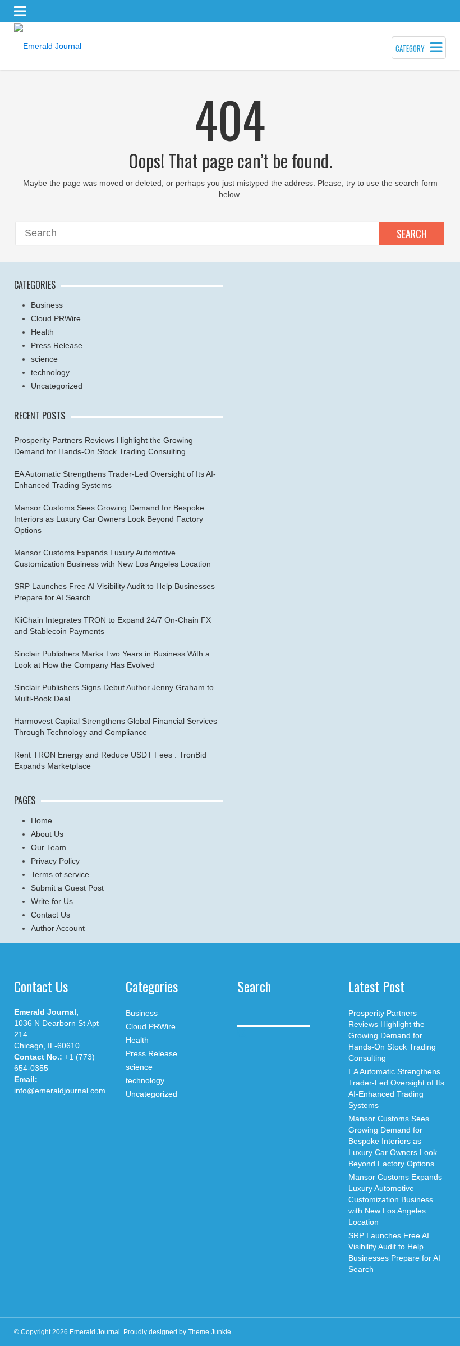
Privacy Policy (55, 860)
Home (41, 820)
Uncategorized (56, 385)
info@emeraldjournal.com (59, 1090)
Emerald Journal (95, 1332)
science (44, 358)
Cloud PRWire (56, 318)
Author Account (58, 928)
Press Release (56, 345)
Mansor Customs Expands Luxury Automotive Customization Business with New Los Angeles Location (395, 1199)
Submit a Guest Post (67, 887)
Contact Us (50, 914)
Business (47, 304)
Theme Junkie (209, 1332)
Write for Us (52, 901)
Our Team (48, 847)
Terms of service (60, 874)
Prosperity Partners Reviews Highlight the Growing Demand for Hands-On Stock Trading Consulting (392, 1035)
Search (412, 233)
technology (50, 372)
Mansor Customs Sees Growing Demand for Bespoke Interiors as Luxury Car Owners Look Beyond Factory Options (109, 519)
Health (42, 331)
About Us (47, 833)
